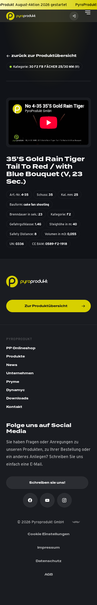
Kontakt (14, 407)
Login (74, 16)
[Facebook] (30, 500)
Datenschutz (49, 561)
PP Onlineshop (20, 348)
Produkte (15, 356)
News (11, 365)
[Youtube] (47, 500)
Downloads (17, 398)
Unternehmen (20, 373)
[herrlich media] (76, 522)
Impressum (48, 547)
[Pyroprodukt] (20, 15)
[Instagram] (64, 500)
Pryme (12, 381)
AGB (48, 574)
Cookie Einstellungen (49, 534)
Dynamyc (15, 390)
